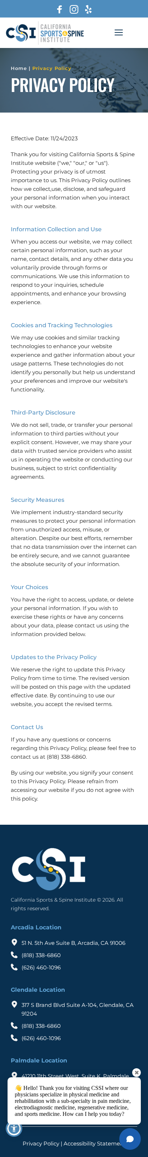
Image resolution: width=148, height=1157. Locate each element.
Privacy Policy (51, 68)
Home (19, 68)
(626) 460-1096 (41, 967)
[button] (119, 32)
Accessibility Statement (95, 1143)
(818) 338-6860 (41, 955)
